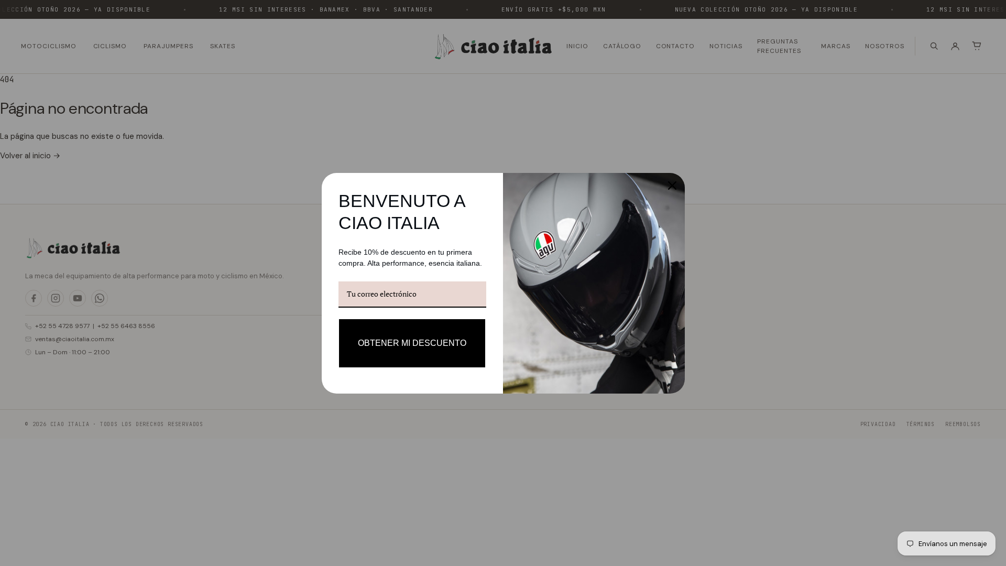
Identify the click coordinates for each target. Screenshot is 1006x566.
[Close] (672, 185)
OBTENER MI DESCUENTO (412, 343)
